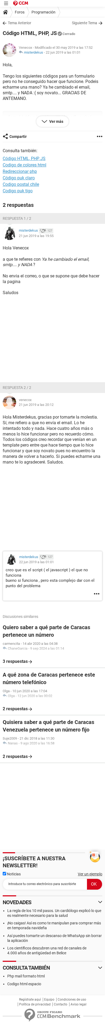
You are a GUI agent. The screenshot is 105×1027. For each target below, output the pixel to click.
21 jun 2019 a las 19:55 (36, 236)
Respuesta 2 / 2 (17, 387)
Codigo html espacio (24, 984)
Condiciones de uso (72, 999)
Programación (43, 12)
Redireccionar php (20, 171)
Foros (19, 12)
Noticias (13, 874)
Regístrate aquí (30, 999)
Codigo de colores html (24, 165)
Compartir (18, 136)
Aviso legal (78, 1004)
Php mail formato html (26, 976)
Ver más (55, 121)
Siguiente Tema (84, 23)
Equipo (49, 999)
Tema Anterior (19, 23)
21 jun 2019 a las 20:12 (36, 405)
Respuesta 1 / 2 (17, 218)
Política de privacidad (35, 1004)
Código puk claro (19, 177)
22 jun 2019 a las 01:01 (63, 52)
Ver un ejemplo (90, 874)
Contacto (60, 1004)
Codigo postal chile (21, 184)
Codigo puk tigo (18, 190)
